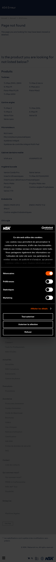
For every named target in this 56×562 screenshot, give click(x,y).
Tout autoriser (28, 317)
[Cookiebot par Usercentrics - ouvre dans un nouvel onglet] (41, 228)
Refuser (28, 332)
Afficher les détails (39, 309)
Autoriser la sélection (28, 324)
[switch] (49, 281)
